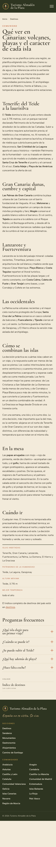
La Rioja (33, 793)
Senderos (7, 733)
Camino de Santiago (12, 752)
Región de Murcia (11, 803)
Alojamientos (9, 747)
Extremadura (35, 784)
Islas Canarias (9, 793)
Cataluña (6, 779)
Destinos (14, 19)
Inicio (4, 19)
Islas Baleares (36, 788)
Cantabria (34, 769)
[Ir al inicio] (50, 840)
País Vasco (34, 798)
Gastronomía (8, 742)
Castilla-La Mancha (39, 774)
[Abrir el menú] (52, 6)
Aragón (33, 764)
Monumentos (9, 738)
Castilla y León (9, 774)
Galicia (5, 788)
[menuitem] (50, 805)
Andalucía (7, 764)
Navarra (6, 798)
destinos (10, 607)
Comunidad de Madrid (40, 779)
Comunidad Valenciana (14, 784)
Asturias (6, 769)
